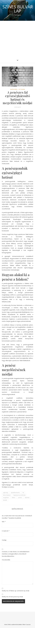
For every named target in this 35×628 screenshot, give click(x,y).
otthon (13, 497)
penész (20, 497)
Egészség (13, 89)
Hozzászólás (6, 560)
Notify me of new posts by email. (12, 597)
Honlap (4, 540)
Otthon (22, 89)
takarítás (27, 497)
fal (23, 492)
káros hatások (7, 495)
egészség (5, 492)
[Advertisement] (17, 39)
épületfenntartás (15, 492)
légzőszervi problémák (19, 495)
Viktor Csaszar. (26, 624)
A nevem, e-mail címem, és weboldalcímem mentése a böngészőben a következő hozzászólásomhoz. (15, 554)
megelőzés (6, 497)
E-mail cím (5, 531)
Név (4, 521)
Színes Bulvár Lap (17, 9)
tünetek (5, 500)
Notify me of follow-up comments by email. (15, 591)
